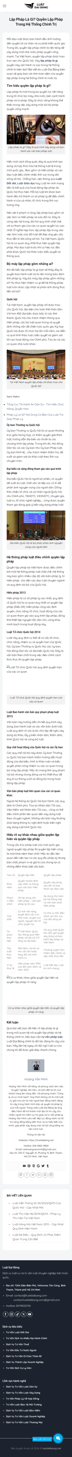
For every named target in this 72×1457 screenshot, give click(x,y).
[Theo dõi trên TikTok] (17, 1314)
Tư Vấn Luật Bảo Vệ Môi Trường (24, 1404)
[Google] (38, 1166)
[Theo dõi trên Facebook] (5, 1314)
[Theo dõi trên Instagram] (11, 1314)
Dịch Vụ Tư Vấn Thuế (17, 1344)
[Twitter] (43, 1166)
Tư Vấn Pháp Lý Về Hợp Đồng (22, 1398)
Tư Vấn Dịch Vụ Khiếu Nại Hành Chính (26, 1338)
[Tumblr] (47, 1166)
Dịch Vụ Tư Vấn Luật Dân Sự (21, 1386)
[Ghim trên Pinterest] (45, 1175)
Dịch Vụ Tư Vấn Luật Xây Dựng (23, 1392)
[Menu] (5, 6)
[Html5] (33, 1166)
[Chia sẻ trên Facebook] (27, 1175)
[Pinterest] (28, 1166)
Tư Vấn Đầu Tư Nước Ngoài (21, 1350)
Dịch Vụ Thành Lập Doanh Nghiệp (25, 1362)
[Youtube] (24, 1166)
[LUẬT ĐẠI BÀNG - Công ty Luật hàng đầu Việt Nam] (36, 6)
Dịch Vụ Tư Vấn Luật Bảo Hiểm (23, 1410)
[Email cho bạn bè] (39, 1175)
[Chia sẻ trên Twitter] (33, 1175)
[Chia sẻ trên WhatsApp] (21, 1175)
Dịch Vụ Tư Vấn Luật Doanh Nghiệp (25, 1416)
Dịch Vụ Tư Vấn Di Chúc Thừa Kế (24, 1356)
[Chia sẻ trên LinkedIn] (51, 1175)
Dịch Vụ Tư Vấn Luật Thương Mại (24, 1422)
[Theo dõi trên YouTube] (29, 1314)
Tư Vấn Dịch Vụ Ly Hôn (18, 1368)
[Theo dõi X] (23, 1314)
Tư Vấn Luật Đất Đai (17, 1332)
